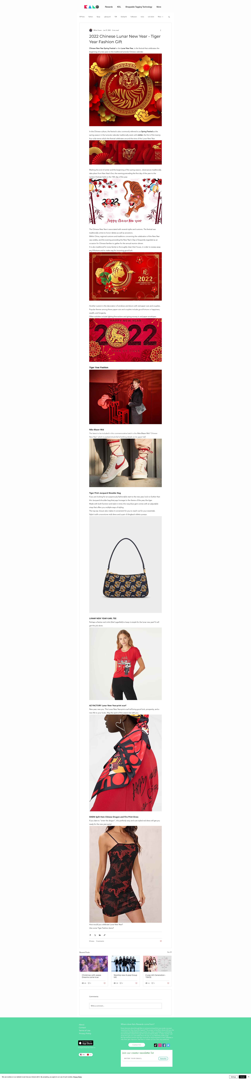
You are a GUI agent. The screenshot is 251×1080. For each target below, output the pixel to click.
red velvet (151, 17)
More (159, 17)
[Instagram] (159, 1045)
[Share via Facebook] (90, 935)
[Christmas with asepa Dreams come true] (94, 964)
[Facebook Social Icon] (164, 1045)
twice (142, 17)
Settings (233, 1077)
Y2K (116, 17)
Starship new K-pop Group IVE (125, 976)
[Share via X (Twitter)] (95, 935)
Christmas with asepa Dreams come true (91, 976)
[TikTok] (155, 1045)
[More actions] (160, 30)
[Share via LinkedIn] (100, 935)
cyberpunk (107, 17)
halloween (134, 17)
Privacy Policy (77, 1077)
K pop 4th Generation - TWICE (156, 976)
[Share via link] (104, 935)
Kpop (98, 17)
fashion (91, 17)
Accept (242, 1077)
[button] (169, 17)
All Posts (82, 17)
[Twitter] (168, 1045)
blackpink (124, 17)
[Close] (248, 1076)
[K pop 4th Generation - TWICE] (157, 964)
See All (169, 952)
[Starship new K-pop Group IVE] (125, 964)
